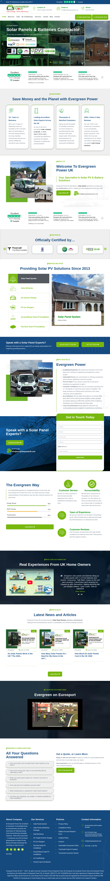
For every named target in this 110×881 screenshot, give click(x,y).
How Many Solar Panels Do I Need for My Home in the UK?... (53, 656)
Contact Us (26, 56)
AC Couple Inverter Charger (42, 838)
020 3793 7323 (90, 10)
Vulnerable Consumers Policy (68, 845)
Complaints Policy (64, 828)
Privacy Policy (63, 824)
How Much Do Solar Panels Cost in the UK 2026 (87, 655)
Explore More (62, 320)
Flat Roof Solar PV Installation (33, 327)
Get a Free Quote (13, 56)
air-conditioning (61, 188)
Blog (51, 17)
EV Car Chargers (27, 307)
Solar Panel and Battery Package (41, 829)
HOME (4, 17)
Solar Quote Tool (84, 17)
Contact (57, 17)
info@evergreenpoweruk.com (69, 10)
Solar (18, 17)
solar (33, 631)
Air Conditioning (26, 17)
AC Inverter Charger (29, 298)
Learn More (62, 193)
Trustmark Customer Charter (68, 853)
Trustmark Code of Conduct (68, 849)
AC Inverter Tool (101, 17)
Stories (45, 17)
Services (38, 17)
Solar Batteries (27, 288)
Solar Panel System (28, 278)
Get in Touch (92, 344)
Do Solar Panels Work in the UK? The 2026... (20, 655)
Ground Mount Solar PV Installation (35, 317)
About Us (11, 17)
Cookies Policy (63, 838)
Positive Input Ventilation (42, 862)
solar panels (82, 186)
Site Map (9, 854)
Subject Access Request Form (67, 833)
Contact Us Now (14, 443)
